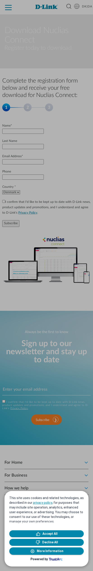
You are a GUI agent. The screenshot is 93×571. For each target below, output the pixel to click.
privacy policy (42, 502)
